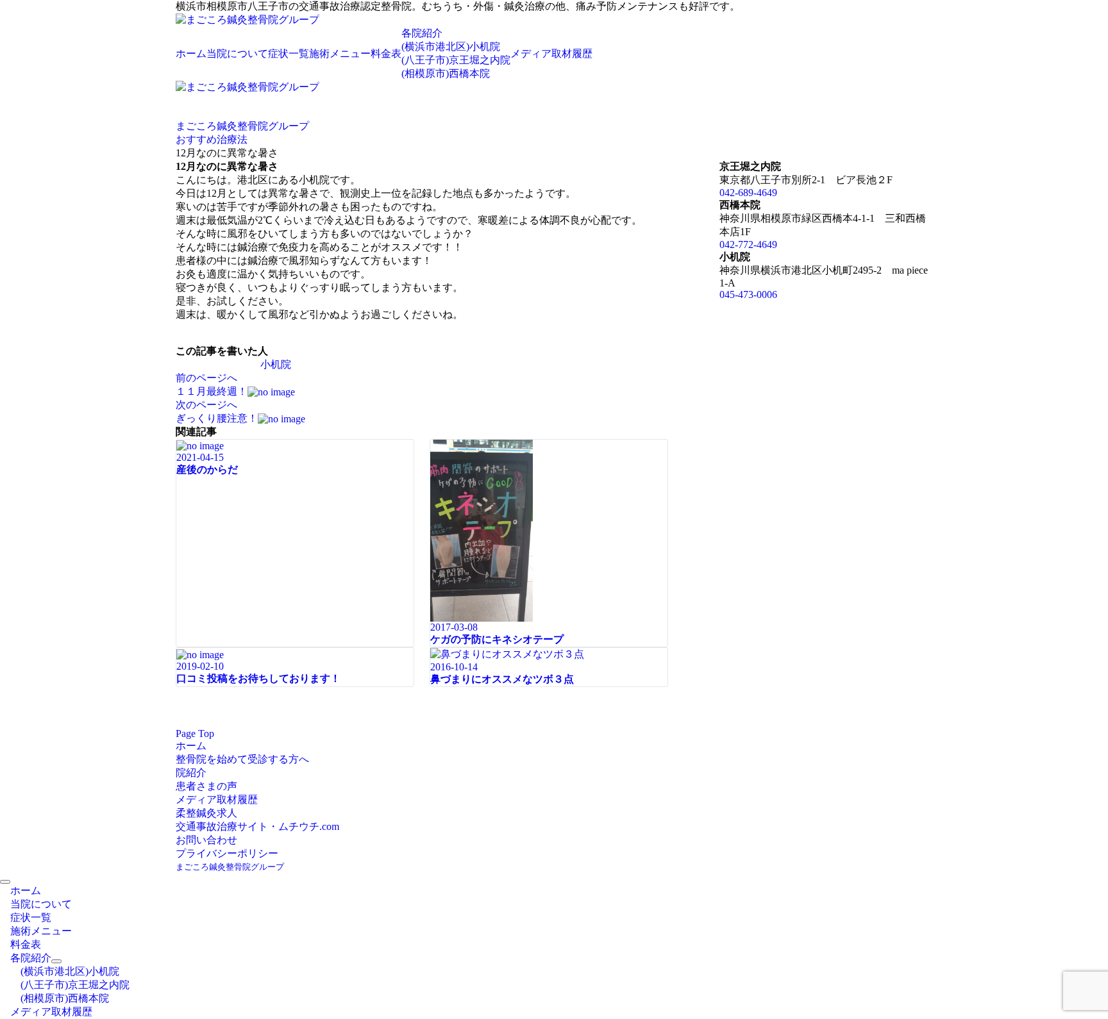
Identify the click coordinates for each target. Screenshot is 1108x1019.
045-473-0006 (748, 294)
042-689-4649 (748, 192)
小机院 (275, 364)
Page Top (195, 733)
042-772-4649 (748, 244)
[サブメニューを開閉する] (56, 961)
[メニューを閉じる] (5, 882)
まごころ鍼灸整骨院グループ (230, 867)
